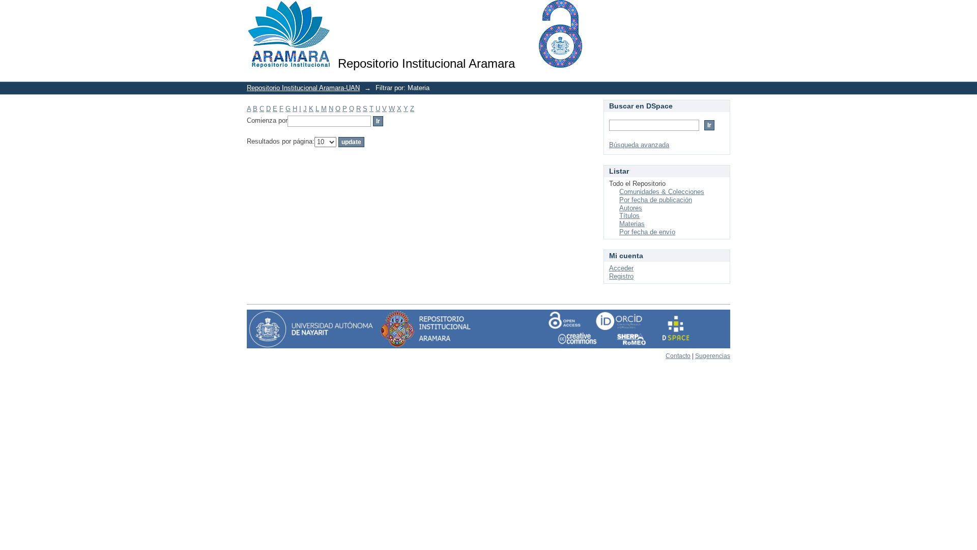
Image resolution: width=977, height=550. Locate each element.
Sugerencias (712, 356)
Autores (630, 208)
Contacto (678, 356)
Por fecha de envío (647, 232)
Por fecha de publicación (655, 200)
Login (722, 12)
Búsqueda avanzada (639, 145)
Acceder (621, 268)
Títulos (629, 215)
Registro (621, 276)
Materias (632, 224)
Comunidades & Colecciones (661, 192)
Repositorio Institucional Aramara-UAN (303, 88)
